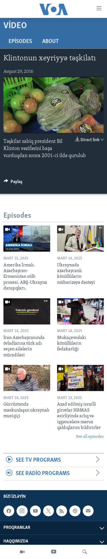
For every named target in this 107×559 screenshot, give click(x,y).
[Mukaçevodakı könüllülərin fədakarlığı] (80, 311)
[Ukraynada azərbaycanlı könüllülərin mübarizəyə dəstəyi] (80, 238)
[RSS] (61, 511)
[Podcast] (74, 511)
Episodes (20, 41)
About (50, 41)
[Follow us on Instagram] (22, 511)
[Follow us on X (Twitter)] (48, 511)
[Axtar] (84, 552)
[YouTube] (53, 552)
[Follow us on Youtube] (35, 511)
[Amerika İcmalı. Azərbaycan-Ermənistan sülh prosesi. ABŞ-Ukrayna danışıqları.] (26, 238)
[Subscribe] (88, 511)
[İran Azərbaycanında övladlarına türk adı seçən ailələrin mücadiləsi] (26, 311)
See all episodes (90, 437)
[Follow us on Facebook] (8, 511)
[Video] (22, 552)
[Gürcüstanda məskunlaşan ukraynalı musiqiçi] (26, 378)
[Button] (13, 183)
